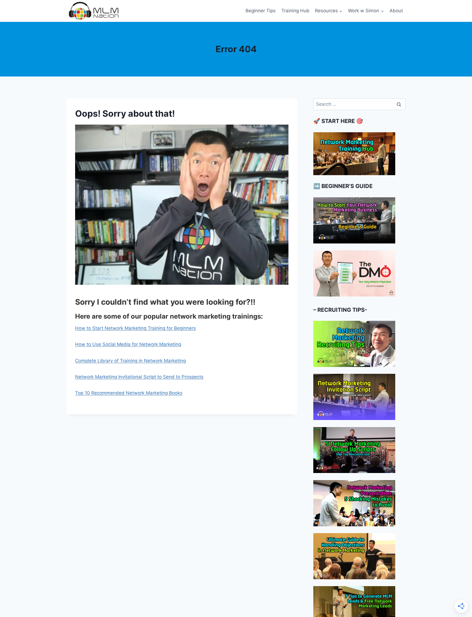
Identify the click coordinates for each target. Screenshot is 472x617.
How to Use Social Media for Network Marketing (128, 344)
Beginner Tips (261, 10)
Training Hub (295, 10)
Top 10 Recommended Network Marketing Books (128, 393)
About (396, 10)
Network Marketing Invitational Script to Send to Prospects (139, 377)
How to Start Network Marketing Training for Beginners (135, 328)
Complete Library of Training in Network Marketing (130, 360)
